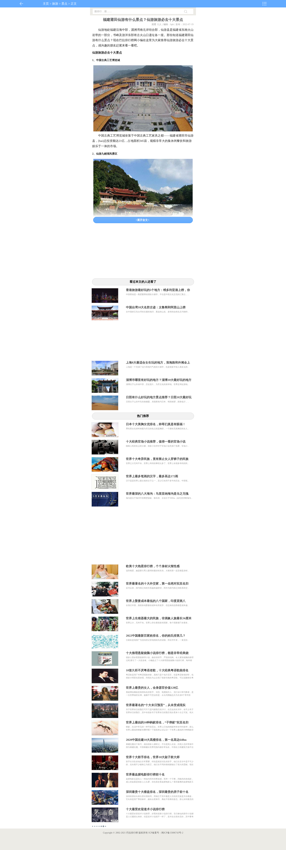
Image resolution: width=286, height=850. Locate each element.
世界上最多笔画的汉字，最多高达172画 (152, 476)
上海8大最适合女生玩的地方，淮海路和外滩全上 (158, 362)
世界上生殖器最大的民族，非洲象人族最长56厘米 (158, 618)
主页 (46, 3)
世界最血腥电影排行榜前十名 (145, 774)
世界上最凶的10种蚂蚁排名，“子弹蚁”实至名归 (157, 722)
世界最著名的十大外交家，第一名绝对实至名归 (157, 583)
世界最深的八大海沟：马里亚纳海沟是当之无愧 (157, 493)
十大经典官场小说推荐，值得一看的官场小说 (156, 441)
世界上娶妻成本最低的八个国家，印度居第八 (156, 601)
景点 (64, 3)
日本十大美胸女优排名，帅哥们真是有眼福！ (156, 424)
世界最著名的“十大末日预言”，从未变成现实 (156, 705)
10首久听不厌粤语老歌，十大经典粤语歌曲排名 (157, 670)
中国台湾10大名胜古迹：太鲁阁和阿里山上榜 (156, 307)
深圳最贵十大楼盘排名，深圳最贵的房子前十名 (157, 791)
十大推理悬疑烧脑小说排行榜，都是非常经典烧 (157, 653)
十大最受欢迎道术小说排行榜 (145, 809)
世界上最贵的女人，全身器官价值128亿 (152, 687)
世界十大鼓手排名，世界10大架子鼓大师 (153, 757)
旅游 (55, 3)
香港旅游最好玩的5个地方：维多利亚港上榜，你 (158, 290)
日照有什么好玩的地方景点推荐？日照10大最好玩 (158, 397)
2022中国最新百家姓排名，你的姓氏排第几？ (156, 635)
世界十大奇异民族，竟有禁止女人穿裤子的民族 (157, 459)
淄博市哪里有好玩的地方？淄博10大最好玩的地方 (158, 380)
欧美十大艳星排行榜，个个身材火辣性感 (153, 566)
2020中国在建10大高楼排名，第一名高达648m (156, 739)
